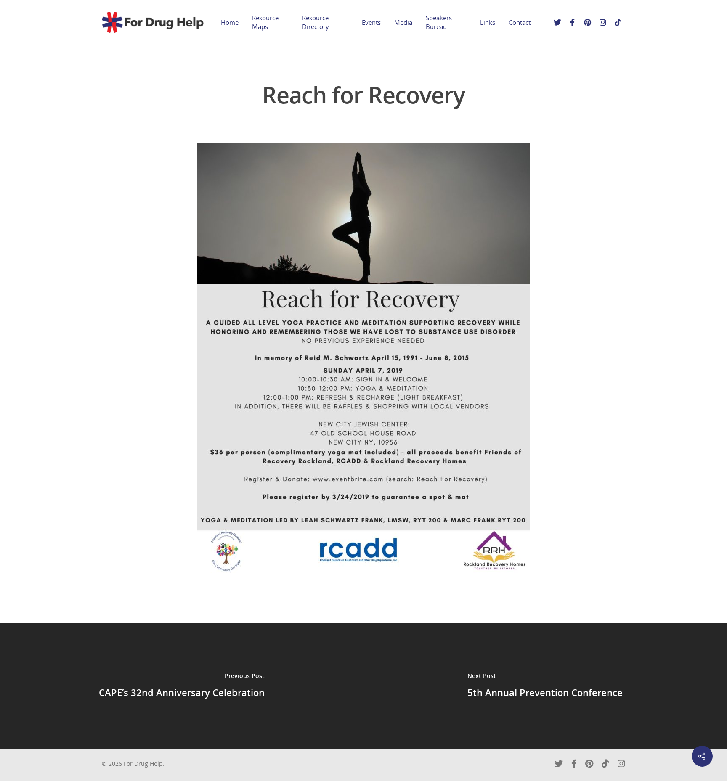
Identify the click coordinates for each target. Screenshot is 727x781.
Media (403, 22)
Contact (520, 22)
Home (230, 22)
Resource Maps (265, 22)
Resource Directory (315, 22)
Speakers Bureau (439, 22)
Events (371, 22)
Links (487, 22)
